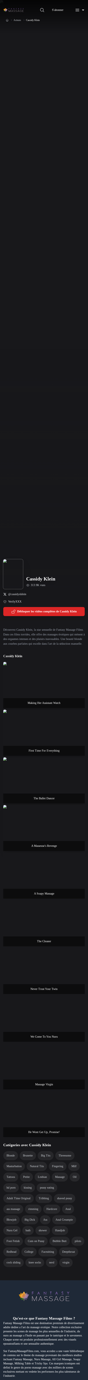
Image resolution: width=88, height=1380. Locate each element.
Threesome (65, 1155)
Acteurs (17, 20)
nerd (51, 1262)
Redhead (11, 1251)
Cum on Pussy (36, 1241)
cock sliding (13, 1262)
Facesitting (48, 1251)
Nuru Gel (12, 1230)
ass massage (13, 1209)
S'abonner (57, 10)
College (29, 1251)
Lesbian (42, 1176)
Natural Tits (37, 1166)
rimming (33, 1209)
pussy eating (47, 1187)
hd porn (11, 1187)
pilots (78, 1241)
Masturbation (14, 1166)
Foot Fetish (13, 1241)
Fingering (57, 1166)
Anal (68, 1209)
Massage (60, 1176)
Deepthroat (68, 1251)
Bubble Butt (60, 1241)
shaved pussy (64, 1198)
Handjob (60, 1230)
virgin (65, 1262)
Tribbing (44, 1198)
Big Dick (30, 1219)
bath (28, 1230)
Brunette (28, 1155)
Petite (26, 1176)
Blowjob (11, 1219)
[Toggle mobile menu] (80, 10)
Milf (74, 1166)
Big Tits (45, 1155)
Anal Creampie (64, 1219)
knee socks (35, 1262)
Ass (45, 1219)
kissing (28, 1187)
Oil (75, 1176)
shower (43, 1230)
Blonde (11, 1155)
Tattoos (11, 1176)
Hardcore (51, 1209)
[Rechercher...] (42, 10)
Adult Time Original (18, 1198)
